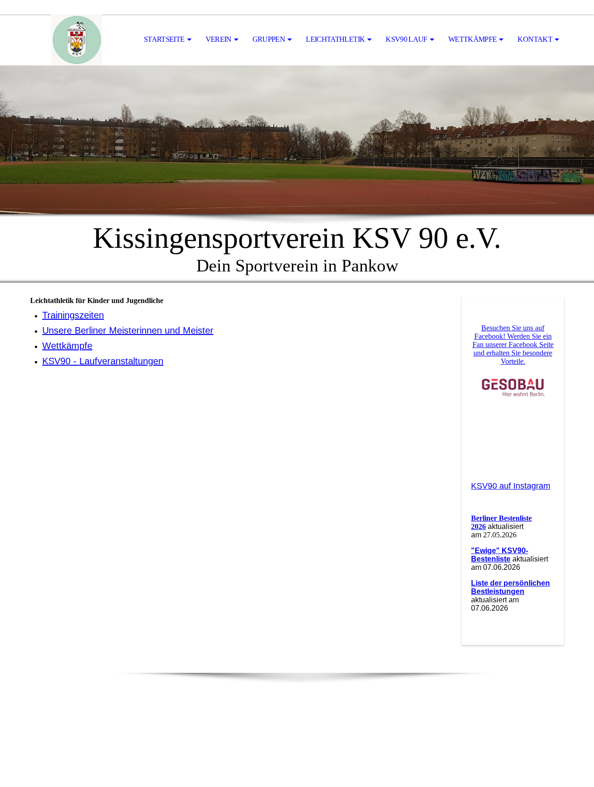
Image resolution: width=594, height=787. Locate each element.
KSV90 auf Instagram (510, 485)
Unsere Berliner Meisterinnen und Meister (127, 330)
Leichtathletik (335, 39)
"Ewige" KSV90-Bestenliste (499, 555)
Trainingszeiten (73, 315)
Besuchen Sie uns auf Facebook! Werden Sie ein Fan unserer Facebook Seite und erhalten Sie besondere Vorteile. (513, 344)
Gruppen (268, 39)
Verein (219, 39)
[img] (76, 39)
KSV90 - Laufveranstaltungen (102, 361)
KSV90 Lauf (406, 39)
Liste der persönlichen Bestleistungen (510, 587)
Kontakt (534, 39)
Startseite (164, 39)
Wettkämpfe (472, 39)
